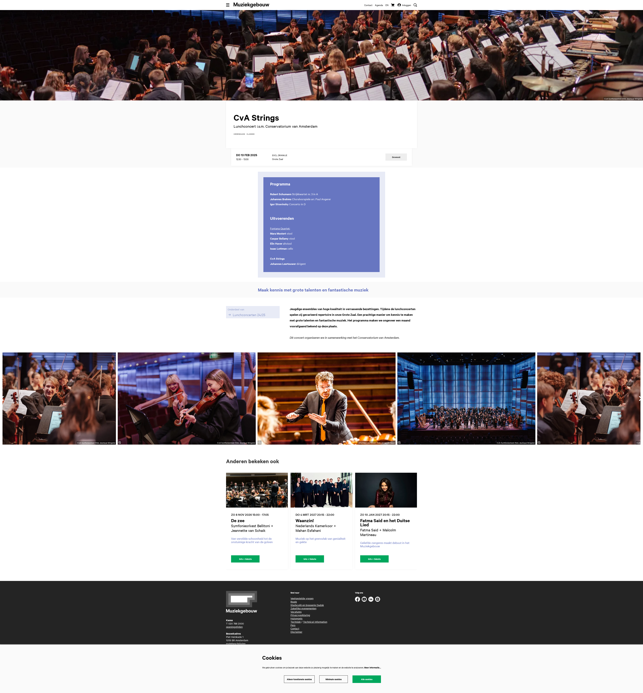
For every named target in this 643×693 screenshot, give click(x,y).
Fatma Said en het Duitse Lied (385, 522)
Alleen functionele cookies (299, 679)
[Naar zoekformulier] (415, 5)
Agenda (379, 5)
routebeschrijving (235, 643)
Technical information (315, 621)
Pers (293, 625)
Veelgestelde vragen (302, 598)
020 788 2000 (236, 623)
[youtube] (364, 599)
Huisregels (296, 618)
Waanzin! (305, 520)
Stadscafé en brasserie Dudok (307, 605)
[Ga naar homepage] (251, 5)
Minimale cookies (334, 679)
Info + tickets (245, 558)
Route (294, 601)
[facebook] (357, 599)
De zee (237, 520)
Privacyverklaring (300, 615)
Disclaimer (296, 632)
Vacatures (296, 611)
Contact (368, 5)
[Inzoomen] (260, 443)
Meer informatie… (372, 667)
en (386, 5)
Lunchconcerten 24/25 (249, 315)
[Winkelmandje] (393, 5)
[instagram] (377, 599)
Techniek (296, 621)
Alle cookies (366, 679)
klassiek (251, 134)
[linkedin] (370, 599)
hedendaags (239, 134)
